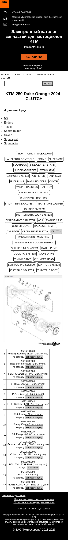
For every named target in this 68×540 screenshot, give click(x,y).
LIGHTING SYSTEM (34, 209)
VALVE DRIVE (46, 253)
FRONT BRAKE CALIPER (19, 203)
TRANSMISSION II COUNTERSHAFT (34, 242)
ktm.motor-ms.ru (34, 47)
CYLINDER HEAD (44, 259)
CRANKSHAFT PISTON (35, 231)
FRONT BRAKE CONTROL (34, 192)
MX (6, 118)
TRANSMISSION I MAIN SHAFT (34, 237)
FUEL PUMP (17, 181)
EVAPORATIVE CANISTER (20, 220)
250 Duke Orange (45, 74)
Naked (8, 135)
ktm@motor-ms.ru (21, 24)
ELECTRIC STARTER (22, 270)
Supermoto (11, 143)
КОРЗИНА (34, 57)
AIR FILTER (38, 175)
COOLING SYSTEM (25, 253)
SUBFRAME (56, 159)
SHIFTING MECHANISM (24, 248)
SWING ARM (47, 170)
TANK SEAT (54, 175)
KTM (17, 74)
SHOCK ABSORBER (25, 170)
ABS (40, 220)
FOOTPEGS (20, 164)
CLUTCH (5, 77)
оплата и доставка (13, 495)
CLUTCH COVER (21, 225)
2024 (28, 74)
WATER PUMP (49, 248)
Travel (8, 126)
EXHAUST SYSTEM (18, 175)
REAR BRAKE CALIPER (50, 203)
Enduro (8, 122)
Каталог (5, 74)
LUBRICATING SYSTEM (21, 264)
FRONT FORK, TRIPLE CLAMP (34, 153)
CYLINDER (13, 231)
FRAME (41, 159)
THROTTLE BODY (47, 270)
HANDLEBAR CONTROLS (19, 159)
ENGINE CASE (54, 220)
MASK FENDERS (36, 181)
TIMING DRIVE (22, 259)
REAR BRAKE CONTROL (34, 198)
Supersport (11, 139)
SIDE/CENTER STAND (42, 164)
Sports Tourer (12, 130)
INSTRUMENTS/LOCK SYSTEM (34, 214)
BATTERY (46, 187)
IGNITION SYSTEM (49, 264)
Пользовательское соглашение (34, 499)
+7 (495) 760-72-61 (21, 12)
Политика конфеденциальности (34, 502)
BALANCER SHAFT (45, 225)
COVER (53, 181)
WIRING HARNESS (27, 187)
